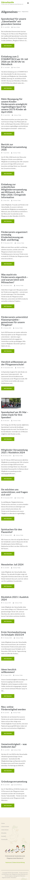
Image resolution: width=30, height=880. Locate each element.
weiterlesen (8, 45)
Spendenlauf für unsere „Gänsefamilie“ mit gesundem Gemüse (13, 21)
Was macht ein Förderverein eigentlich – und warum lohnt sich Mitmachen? (14, 278)
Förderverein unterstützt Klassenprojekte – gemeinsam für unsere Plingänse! (14, 321)
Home (3, 823)
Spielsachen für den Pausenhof (11, 530)
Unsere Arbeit (5, 826)
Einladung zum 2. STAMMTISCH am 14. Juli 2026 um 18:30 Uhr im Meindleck (14, 60)
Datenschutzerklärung (18, 862)
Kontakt (3, 836)
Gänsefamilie (7, 2)
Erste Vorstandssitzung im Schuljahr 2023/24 (13, 633)
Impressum (8, 862)
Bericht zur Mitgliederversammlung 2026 (14, 147)
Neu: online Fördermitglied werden (13, 708)
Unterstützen (4, 829)
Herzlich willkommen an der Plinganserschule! (14, 363)
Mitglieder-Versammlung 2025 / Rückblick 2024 (14, 451)
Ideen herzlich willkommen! (8, 670)
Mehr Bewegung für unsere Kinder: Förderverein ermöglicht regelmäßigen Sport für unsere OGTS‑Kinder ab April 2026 (14, 105)
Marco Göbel (16, 27)
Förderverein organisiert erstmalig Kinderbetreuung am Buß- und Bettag (14, 236)
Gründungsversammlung (14, 781)
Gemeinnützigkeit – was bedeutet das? (14, 745)
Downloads (4, 839)
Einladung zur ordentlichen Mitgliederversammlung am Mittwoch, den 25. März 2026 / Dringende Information (14, 191)
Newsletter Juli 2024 (12, 564)
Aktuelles (3, 833)
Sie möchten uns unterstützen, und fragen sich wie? (14, 492)
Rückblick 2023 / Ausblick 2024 (15, 598)
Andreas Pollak (17, 115)
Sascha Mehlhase (17, 784)
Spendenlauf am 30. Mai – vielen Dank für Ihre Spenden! (14, 415)
